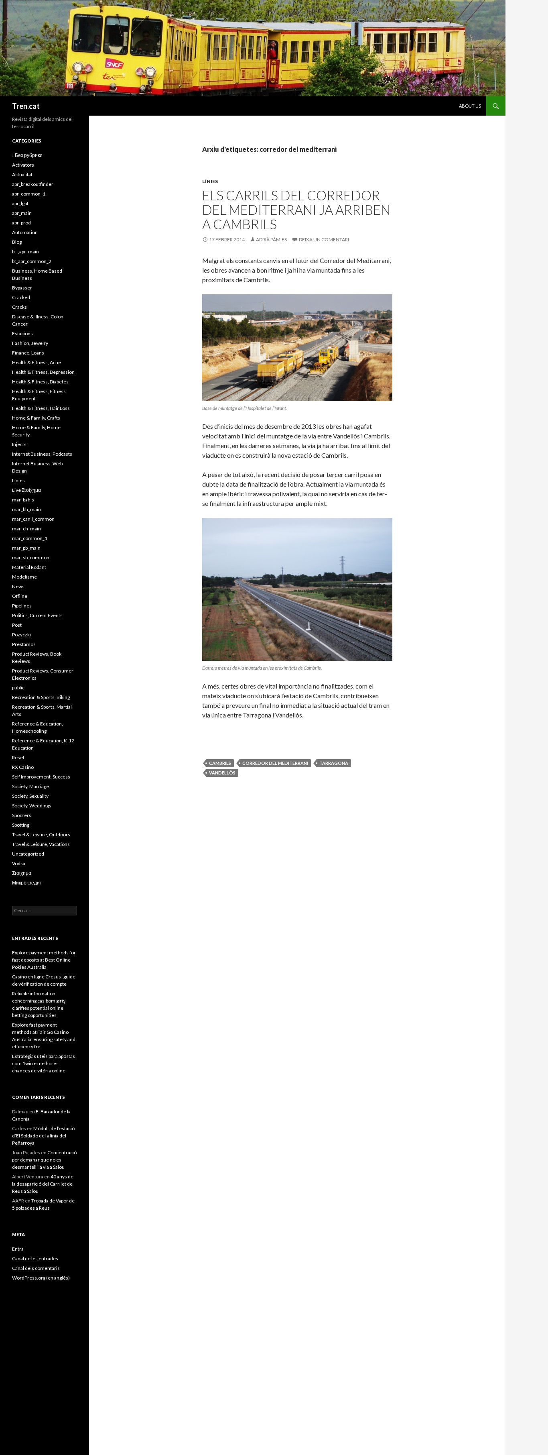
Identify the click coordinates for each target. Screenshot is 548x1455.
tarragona (333, 763)
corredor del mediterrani (275, 763)
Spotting (20, 825)
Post (17, 625)
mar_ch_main (26, 529)
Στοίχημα (21, 873)
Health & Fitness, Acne (36, 362)
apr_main (22, 213)
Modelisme (24, 577)
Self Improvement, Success (41, 777)
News (18, 586)
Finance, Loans (28, 353)
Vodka (18, 863)
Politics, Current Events (37, 615)
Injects (19, 444)
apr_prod (21, 223)
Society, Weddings (31, 806)
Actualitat (22, 174)
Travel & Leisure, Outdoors (41, 834)
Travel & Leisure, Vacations (41, 844)
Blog (17, 242)
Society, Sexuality (30, 796)
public (18, 688)
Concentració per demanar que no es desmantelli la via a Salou (44, 1159)
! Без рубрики (27, 155)
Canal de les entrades (35, 1258)
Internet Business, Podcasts (42, 454)
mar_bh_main (26, 509)
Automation (25, 232)
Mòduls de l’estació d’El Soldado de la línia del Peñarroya (43, 1135)
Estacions (22, 333)
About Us (470, 105)
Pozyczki (21, 635)
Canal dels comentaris (36, 1268)
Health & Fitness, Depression (43, 372)
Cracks (19, 307)
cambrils (220, 763)
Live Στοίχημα (26, 490)
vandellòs (222, 772)
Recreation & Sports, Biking (41, 697)
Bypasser (22, 288)
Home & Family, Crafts (36, 418)
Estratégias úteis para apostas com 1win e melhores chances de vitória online (43, 1063)
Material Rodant (29, 567)
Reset (18, 757)
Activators (23, 165)
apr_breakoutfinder (32, 184)
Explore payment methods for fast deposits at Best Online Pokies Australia (44, 960)
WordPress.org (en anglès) (41, 1278)
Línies (210, 181)
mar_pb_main (26, 548)
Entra (18, 1249)
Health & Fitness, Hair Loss (41, 408)
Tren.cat (26, 106)
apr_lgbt (20, 203)
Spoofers (21, 815)
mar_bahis (23, 500)
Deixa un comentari (324, 239)
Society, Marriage (30, 786)
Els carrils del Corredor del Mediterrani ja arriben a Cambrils (296, 209)
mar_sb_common (30, 557)
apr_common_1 (28, 194)
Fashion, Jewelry (30, 343)
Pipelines (22, 606)
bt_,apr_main (25, 252)
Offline (19, 596)
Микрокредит (27, 883)
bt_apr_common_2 (31, 261)
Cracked (21, 297)
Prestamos (24, 644)
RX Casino (23, 767)
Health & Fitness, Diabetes (40, 382)
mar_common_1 (29, 538)
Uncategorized (28, 854)
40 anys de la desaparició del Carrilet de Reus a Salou (42, 1184)
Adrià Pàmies (271, 239)
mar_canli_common (33, 519)
